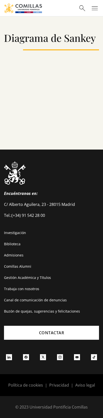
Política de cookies (25, 385)
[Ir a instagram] (60, 357)
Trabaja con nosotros (21, 288)
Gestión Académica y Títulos (27, 277)
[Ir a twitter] (43, 357)
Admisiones (14, 255)
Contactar (51, 332)
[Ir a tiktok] (94, 357)
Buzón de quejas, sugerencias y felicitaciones (42, 311)
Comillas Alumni (17, 266)
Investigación (15, 232)
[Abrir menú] (94, 8)
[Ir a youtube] (77, 357)
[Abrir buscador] (82, 8)
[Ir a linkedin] (9, 357)
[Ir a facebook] (26, 357)
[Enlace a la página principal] (23, 8)
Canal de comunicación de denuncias (35, 300)
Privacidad (59, 385)
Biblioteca (12, 244)
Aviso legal (85, 385)
